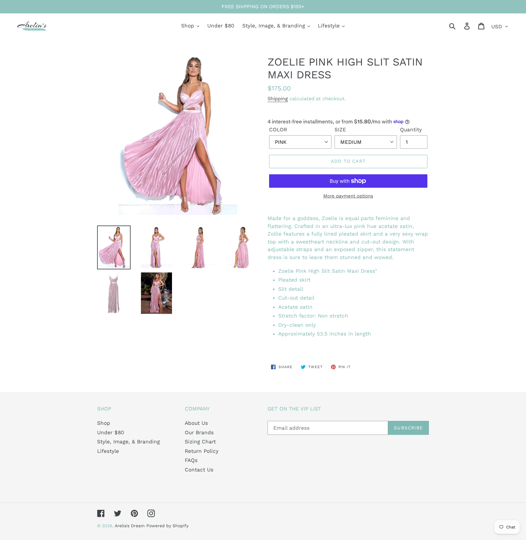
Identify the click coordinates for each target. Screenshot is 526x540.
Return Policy (202, 451)
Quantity (411, 129)
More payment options (348, 196)
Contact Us (199, 470)
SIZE (340, 129)
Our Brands (199, 432)
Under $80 (110, 432)
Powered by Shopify (167, 525)
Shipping (278, 98)
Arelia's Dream (130, 525)
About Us (196, 423)
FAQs (191, 460)
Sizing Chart (200, 442)
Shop (103, 423)
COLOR (278, 129)
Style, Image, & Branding (128, 442)
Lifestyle (108, 451)
